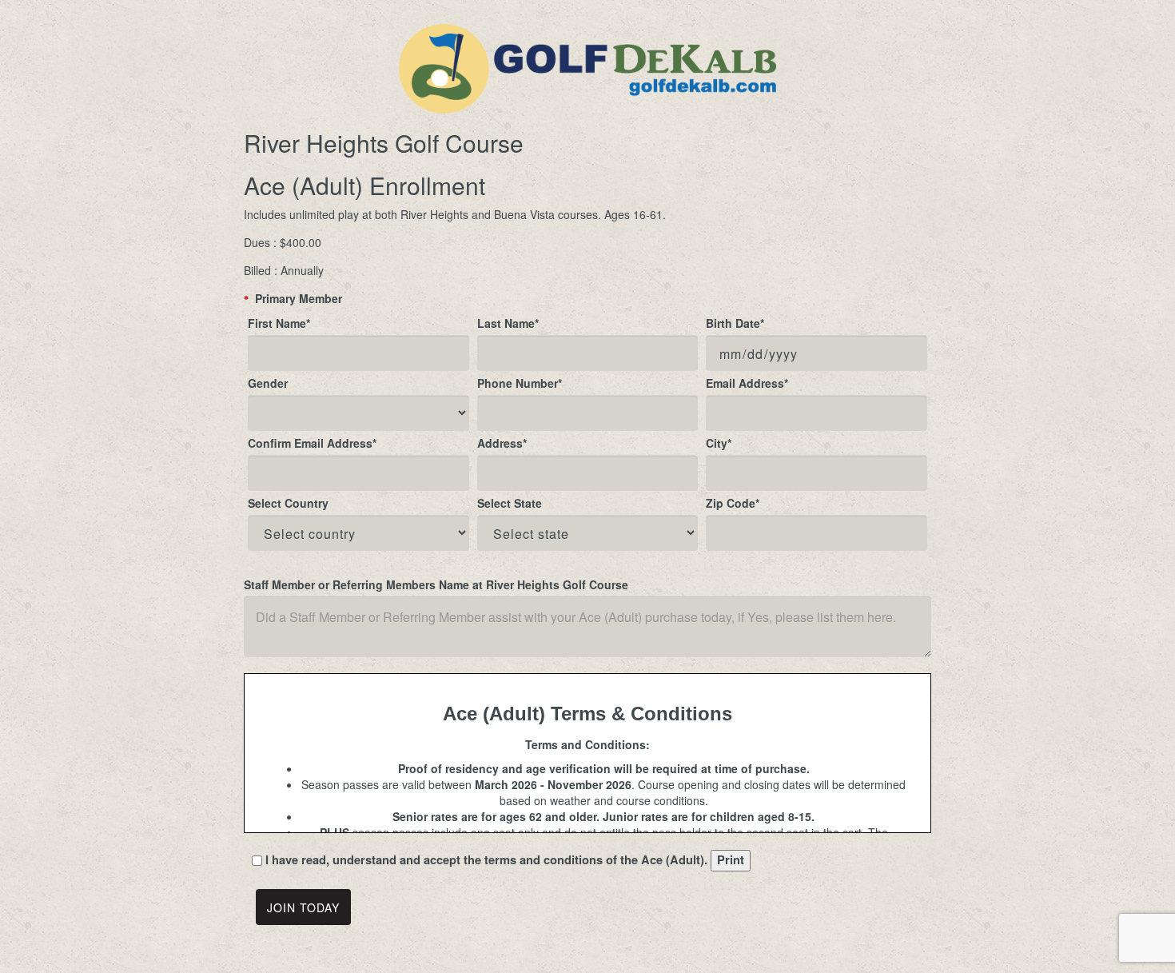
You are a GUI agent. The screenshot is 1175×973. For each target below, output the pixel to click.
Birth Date (735, 323)
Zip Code (732, 503)
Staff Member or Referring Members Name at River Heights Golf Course (436, 584)
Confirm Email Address (312, 443)
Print (730, 859)
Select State (509, 503)
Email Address (747, 383)
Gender (268, 383)
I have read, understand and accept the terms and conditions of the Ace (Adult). (486, 860)
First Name (279, 323)
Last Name (508, 323)
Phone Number (519, 383)
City (718, 443)
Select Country (288, 503)
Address (502, 443)
